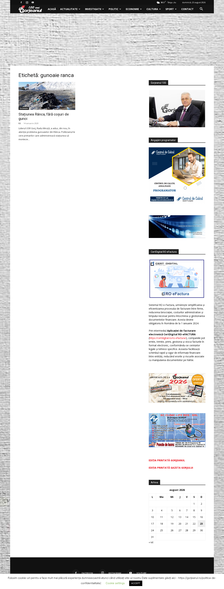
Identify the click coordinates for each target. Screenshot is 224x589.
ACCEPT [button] (135, 583)
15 (194, 517)
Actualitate (69, 9)
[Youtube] (32, 2)
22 (194, 523)
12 (172, 517)
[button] (201, 9)
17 (152, 523)
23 (201, 523)
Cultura (152, 9)
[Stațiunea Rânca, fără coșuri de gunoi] (47, 96)
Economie (132, 9)
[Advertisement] (112, 39)
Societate (24, 108)
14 (186, 517)
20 (179, 523)
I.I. (20, 123)
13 (179, 517)
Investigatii (93, 9)
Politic (113, 9)
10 (152, 517)
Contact (187, 9)
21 (186, 523)
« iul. (151, 542)
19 (172, 523)
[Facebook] (21, 2)
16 (201, 517)
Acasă (52, 9)
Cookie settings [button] (115, 583)
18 (161, 523)
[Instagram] (27, 2)
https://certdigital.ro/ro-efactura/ (167, 338)
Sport (170, 9)
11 (161, 517)
